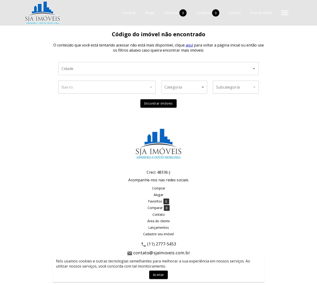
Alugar (150, 13)
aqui (189, 45)
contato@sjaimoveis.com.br (161, 252)
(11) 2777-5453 (161, 244)
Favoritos (174, 12)
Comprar (129, 13)
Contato (235, 13)
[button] (184, 87)
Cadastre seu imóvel (158, 234)
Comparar (206, 12)
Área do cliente (261, 13)
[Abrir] (254, 68)
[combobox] (158, 68)
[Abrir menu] (284, 12)
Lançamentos (158, 227)
